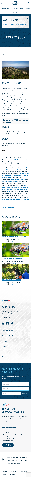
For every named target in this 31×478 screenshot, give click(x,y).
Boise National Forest (8, 199)
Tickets (17, 24)
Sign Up (24, 393)
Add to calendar (9, 207)
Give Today (8, 445)
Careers (4, 352)
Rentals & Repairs (8, 336)
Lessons (4, 341)
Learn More (5, 422)
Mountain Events (8, 24)
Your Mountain (6, 8)
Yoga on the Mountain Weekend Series (13, 258)
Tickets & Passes (19, 8)
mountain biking (22, 189)
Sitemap (4, 474)
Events (4, 357)
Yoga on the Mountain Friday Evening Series (14, 237)
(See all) (14, 242)
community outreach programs (11, 181)
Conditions (23, 24)
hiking (8, 191)
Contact (4, 346)
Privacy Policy (12, 474)
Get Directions (6, 317)
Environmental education (18, 179)
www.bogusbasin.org (22, 199)
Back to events (7, 55)
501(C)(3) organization (21, 160)
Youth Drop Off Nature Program (11, 280)
